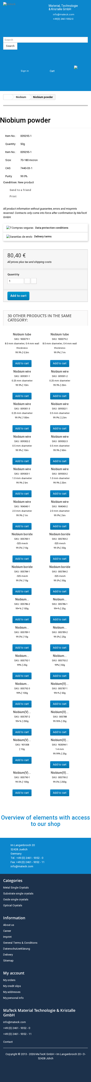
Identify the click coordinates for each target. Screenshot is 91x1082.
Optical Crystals (12, 905)
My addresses (12, 992)
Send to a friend (20, 190)
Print (13, 196)
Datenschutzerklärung (16, 948)
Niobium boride (22, 534)
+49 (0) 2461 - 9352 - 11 (17, 1034)
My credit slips (12, 986)
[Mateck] (24, 18)
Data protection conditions (51, 227)
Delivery (8, 954)
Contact (8, 1041)
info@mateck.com (63, 14)
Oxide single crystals (15, 899)
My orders (9, 980)
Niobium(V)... (60, 683)
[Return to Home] (8, 97)
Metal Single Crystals (16, 887)
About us (8, 924)
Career (7, 930)
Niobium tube (22, 334)
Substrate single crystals (18, 893)
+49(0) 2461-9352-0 (63, 19)
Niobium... (22, 599)
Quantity (13, 274)
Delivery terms (43, 236)
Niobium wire (22, 371)
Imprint (7, 936)
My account (13, 972)
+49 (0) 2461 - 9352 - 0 (16, 1028)
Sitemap (8, 960)
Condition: (10, 182)
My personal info (13, 997)
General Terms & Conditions (20, 942)
